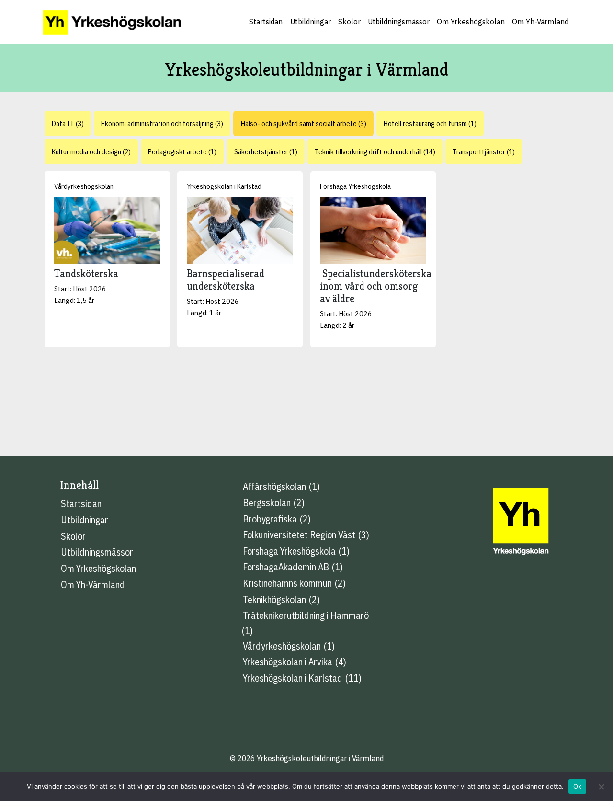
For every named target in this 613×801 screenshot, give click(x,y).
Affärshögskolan (274, 486)
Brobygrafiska (270, 519)
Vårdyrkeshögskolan (84, 186)
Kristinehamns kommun (287, 583)
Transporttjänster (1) (484, 151)
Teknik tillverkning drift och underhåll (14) (375, 151)
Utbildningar (310, 21)
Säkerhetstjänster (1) (265, 151)
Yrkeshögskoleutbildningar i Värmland (320, 758)
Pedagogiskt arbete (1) (182, 151)
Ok (577, 786)
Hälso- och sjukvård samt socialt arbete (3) (303, 123)
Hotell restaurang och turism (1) (430, 123)
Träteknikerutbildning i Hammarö (306, 615)
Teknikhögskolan (274, 599)
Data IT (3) (68, 123)
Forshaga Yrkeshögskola (355, 186)
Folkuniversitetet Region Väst (299, 535)
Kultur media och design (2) (91, 151)
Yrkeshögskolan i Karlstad (224, 186)
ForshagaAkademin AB (286, 567)
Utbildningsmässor (399, 21)
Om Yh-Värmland (540, 21)
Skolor (349, 21)
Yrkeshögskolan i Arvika (287, 662)
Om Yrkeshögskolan (471, 21)
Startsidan (266, 21)
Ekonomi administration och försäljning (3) (162, 123)
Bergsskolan (267, 503)
